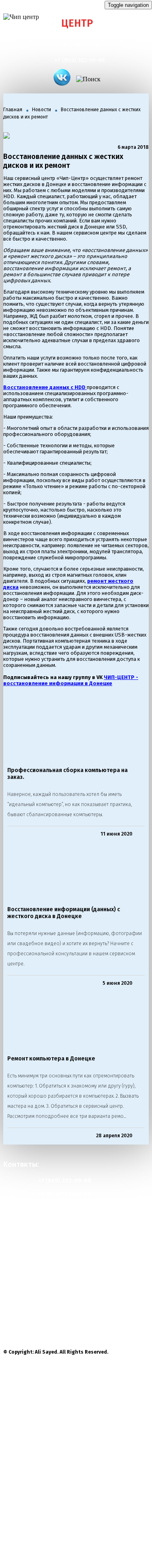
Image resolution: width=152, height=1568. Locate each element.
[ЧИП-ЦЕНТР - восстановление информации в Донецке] (62, 78)
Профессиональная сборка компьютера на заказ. (67, 774)
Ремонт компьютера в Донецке (51, 1058)
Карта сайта (30, 1249)
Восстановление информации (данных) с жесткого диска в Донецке (63, 913)
